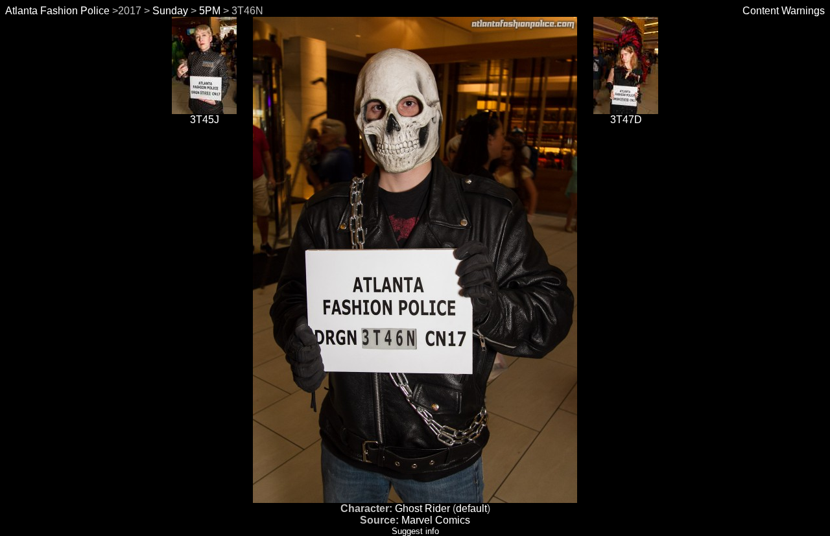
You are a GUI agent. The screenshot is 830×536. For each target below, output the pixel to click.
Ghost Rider (422, 508)
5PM (209, 10)
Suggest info (415, 531)
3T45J (204, 119)
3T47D (626, 119)
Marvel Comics (435, 520)
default (471, 508)
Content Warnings (783, 10)
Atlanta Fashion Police (57, 10)
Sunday (170, 10)
